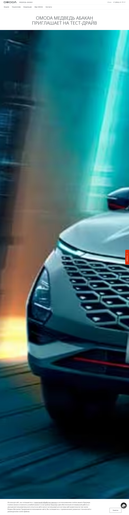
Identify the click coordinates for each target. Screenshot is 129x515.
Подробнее (120, 257)
